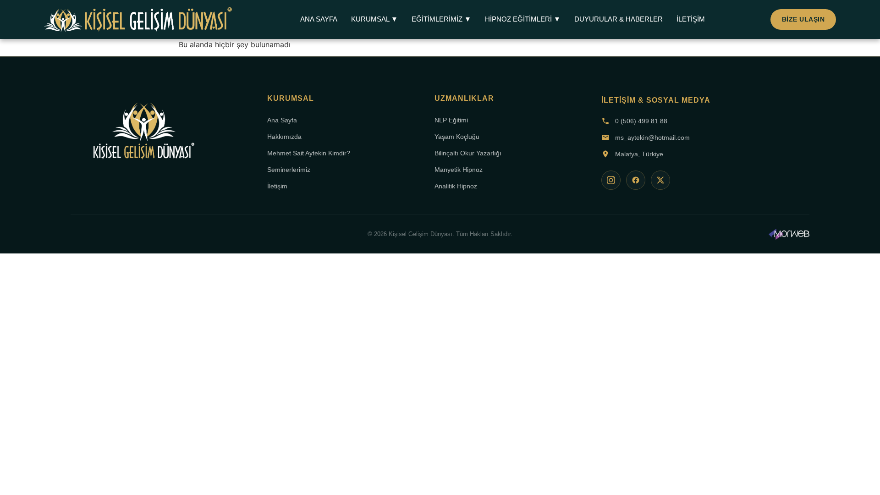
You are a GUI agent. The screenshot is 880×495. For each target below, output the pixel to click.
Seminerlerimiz (288, 169)
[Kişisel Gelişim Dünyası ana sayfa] (144, 134)
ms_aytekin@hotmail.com (652, 137)
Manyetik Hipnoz (458, 169)
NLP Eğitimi (451, 120)
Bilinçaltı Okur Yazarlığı (467, 153)
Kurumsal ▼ (374, 19)
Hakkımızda (284, 136)
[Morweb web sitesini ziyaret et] (789, 234)
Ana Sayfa (318, 19)
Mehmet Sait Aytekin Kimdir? (308, 153)
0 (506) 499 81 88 (641, 121)
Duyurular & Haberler (618, 19)
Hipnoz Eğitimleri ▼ (523, 19)
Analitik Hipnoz (455, 186)
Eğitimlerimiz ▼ (441, 19)
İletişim (690, 19)
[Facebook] (635, 180)
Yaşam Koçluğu (456, 136)
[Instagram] (611, 180)
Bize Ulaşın (803, 19)
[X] (660, 180)
